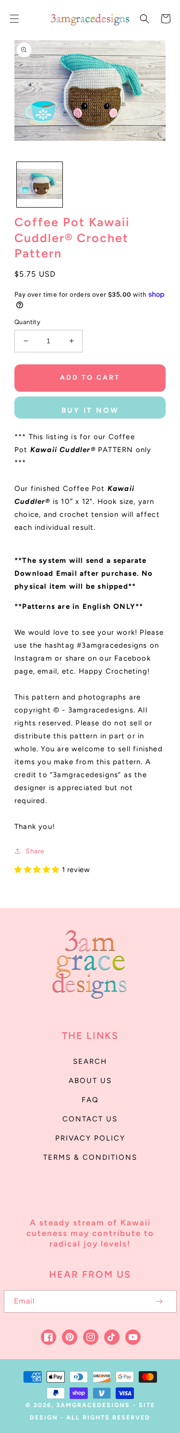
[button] (14, 18)
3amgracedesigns (93, 1405)
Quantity (27, 322)
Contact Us (90, 1119)
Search (90, 1061)
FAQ (90, 1099)
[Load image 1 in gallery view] (39, 185)
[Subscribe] (159, 1301)
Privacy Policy (90, 1138)
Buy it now (90, 410)
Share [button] (35, 851)
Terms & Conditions (90, 1157)
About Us (90, 1080)
